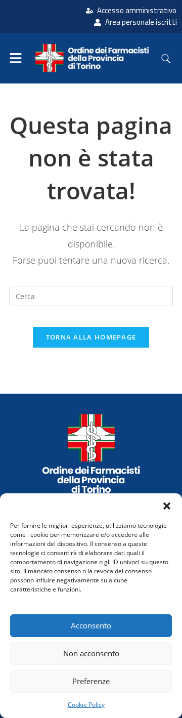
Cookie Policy (86, 704)
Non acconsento (91, 653)
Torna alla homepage (91, 337)
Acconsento (91, 625)
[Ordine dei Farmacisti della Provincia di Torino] (91, 453)
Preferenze (91, 681)
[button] (167, 506)
